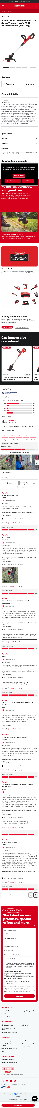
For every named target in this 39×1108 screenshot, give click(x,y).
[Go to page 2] (12, 67)
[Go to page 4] (24, 67)
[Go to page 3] (18, 67)
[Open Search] (36, 6)
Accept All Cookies (28, 181)
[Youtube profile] (6, 1080)
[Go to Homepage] (19, 6)
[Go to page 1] (6, 67)
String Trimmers (8, 11)
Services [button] (4, 148)
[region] (19, 365)
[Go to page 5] (33, 67)
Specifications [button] (6, 134)
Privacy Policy (30, 986)
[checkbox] (4, 965)
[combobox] (19, 958)
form (30, 988)
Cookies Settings (19, 175)
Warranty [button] (4, 143)
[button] (19, 82)
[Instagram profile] (2, 1080)
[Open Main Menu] (3, 6)
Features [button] (4, 129)
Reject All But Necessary (13, 181)
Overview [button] (4, 100)
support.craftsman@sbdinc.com (20, 990)
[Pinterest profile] (14, 1080)
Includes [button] (4, 138)
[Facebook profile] (10, 1080)
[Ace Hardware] (8, 1087)
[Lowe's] (3, 1087)
